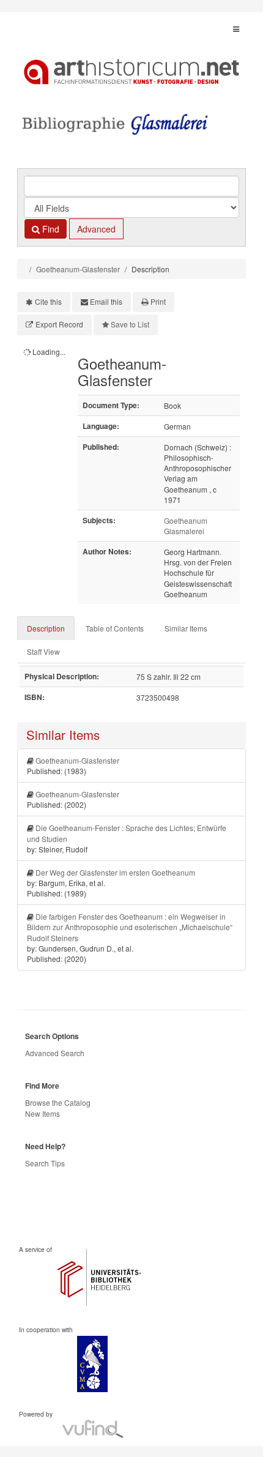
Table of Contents (115, 628)
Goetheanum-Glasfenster (78, 269)
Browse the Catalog (58, 1102)
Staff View (43, 651)
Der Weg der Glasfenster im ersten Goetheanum (115, 872)
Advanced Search (54, 1053)
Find (49, 229)
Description (46, 628)
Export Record (59, 324)
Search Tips (45, 1163)
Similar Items (186, 628)
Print (158, 301)
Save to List (130, 324)
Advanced (96, 229)
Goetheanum (185, 520)
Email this (106, 301)
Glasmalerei (184, 531)
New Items (42, 1113)
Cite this (48, 301)
